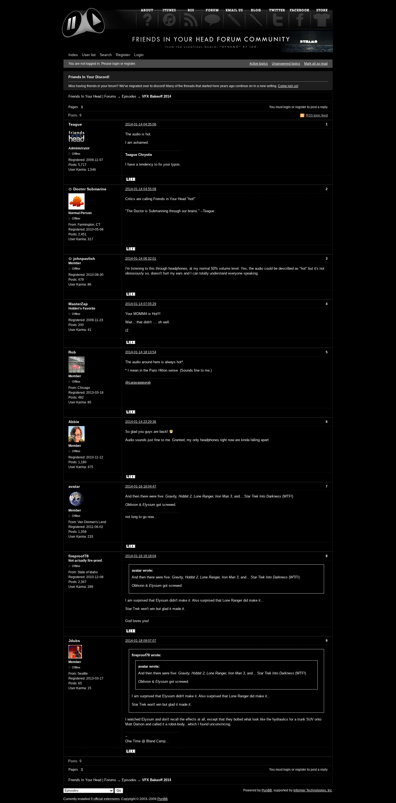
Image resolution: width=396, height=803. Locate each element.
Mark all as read (316, 64)
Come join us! (288, 86)
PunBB (267, 790)
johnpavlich (84, 258)
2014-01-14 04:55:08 (140, 189)
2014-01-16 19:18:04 (140, 556)
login (287, 107)
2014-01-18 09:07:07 (140, 641)
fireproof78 (78, 556)
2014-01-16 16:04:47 (140, 486)
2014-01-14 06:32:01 (140, 258)
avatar (74, 486)
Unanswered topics (286, 64)
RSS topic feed (317, 115)
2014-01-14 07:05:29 (140, 304)
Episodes (129, 96)
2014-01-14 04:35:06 (140, 124)
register (300, 107)
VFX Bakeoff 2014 (156, 96)
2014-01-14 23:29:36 (140, 422)
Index (73, 55)
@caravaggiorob (138, 382)
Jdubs (74, 641)
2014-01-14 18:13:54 (140, 352)
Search (106, 55)
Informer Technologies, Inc (312, 790)
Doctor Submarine (89, 189)
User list (89, 55)
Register (123, 55)
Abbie (73, 422)
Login (139, 55)
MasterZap (78, 304)
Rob (72, 352)
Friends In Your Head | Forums (92, 96)
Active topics (258, 64)
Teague (75, 124)
